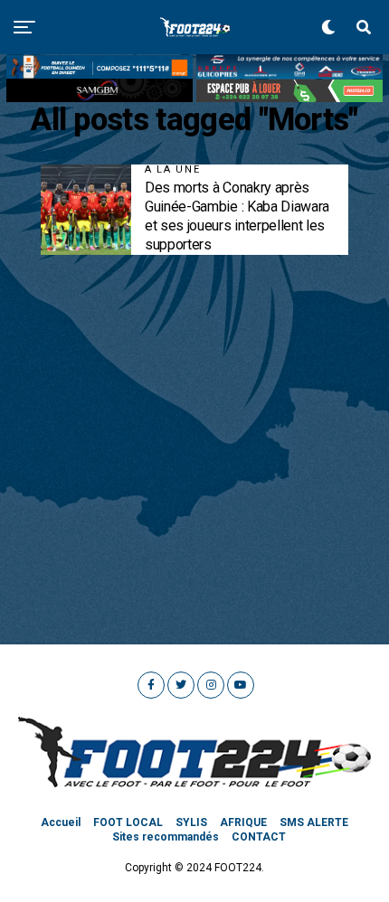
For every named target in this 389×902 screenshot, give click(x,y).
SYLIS (191, 822)
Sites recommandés (165, 837)
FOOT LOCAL (128, 822)
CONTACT (259, 837)
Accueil (61, 822)
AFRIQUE (243, 822)
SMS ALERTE (314, 822)
